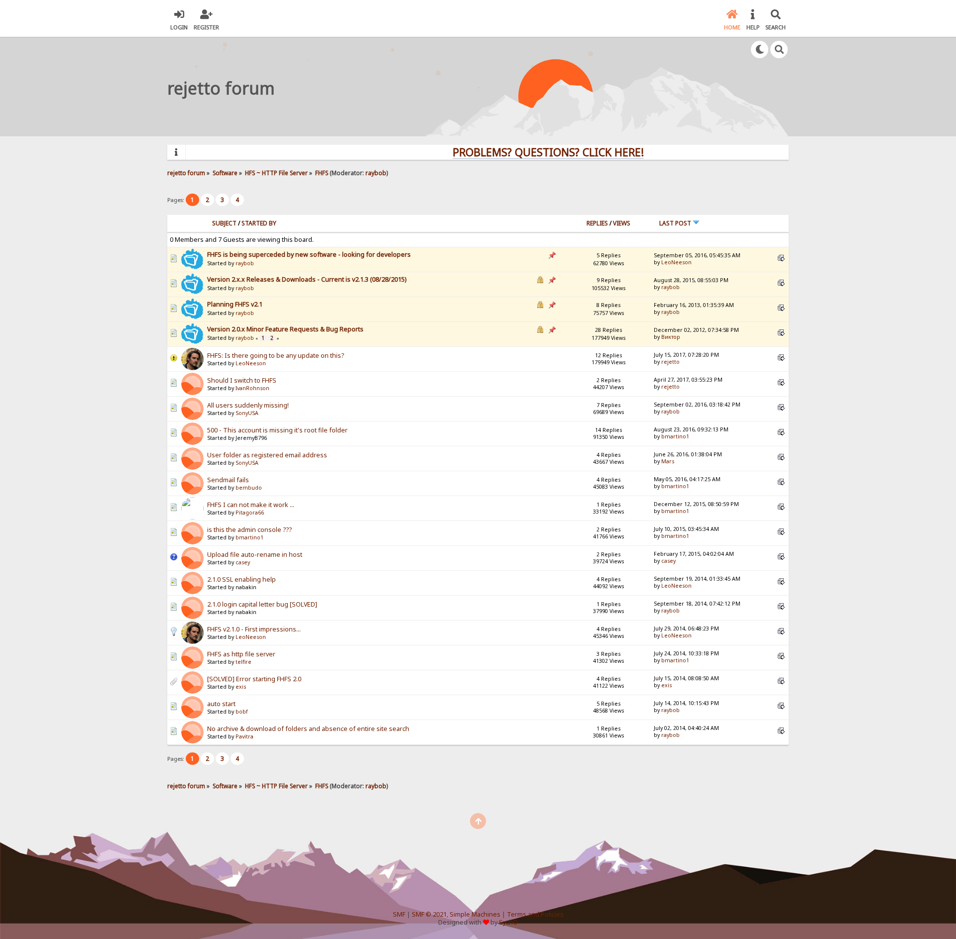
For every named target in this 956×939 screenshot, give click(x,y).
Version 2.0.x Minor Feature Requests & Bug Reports (285, 329)
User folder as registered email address (267, 455)
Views (621, 223)
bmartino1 (675, 436)
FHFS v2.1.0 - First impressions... (254, 629)
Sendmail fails (228, 480)
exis (241, 686)
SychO (508, 922)
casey (243, 562)
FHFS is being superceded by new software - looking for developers (309, 254)
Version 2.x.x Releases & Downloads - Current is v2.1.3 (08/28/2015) (306, 279)
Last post (676, 223)
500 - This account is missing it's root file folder (277, 430)
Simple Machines (475, 914)
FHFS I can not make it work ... (250, 505)
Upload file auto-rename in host (254, 554)
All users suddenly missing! (248, 405)
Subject (224, 223)
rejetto (670, 361)
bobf (242, 711)
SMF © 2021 (429, 914)
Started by (258, 223)
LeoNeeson (676, 262)
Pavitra (244, 736)
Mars (667, 461)
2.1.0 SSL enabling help (241, 579)
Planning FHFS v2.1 (234, 304)
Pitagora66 (250, 512)
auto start (221, 704)
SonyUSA (247, 413)
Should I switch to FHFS (241, 380)
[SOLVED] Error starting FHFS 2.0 (254, 679)
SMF (399, 914)
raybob (375, 173)
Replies (597, 223)
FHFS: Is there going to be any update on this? (275, 355)
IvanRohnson (252, 388)
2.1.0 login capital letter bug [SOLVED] (262, 604)
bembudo (249, 487)
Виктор (670, 336)
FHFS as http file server (241, 654)
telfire (243, 661)
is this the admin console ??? (249, 529)
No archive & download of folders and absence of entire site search (308, 729)
